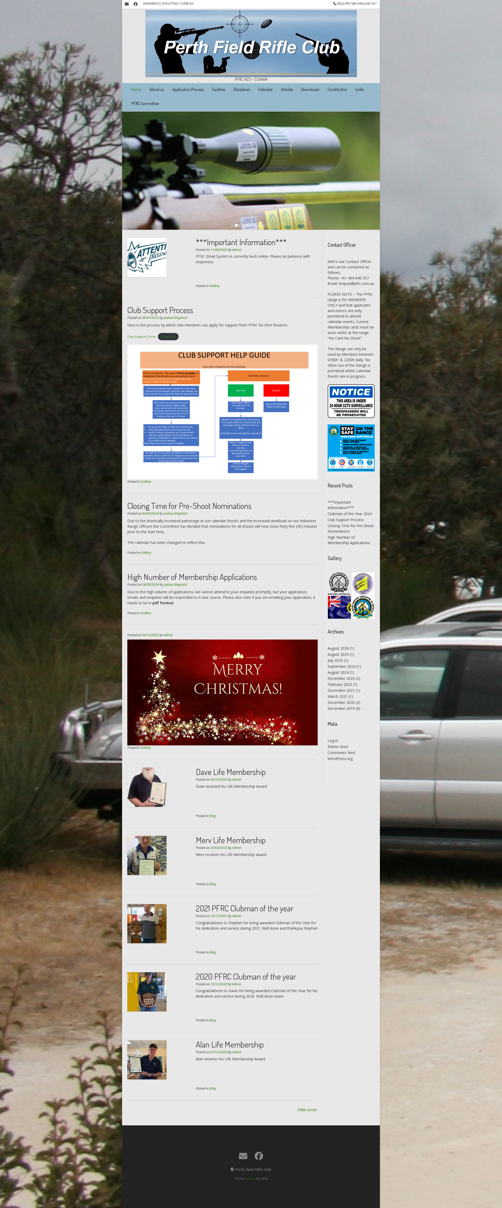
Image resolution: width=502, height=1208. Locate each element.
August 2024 (338, 672)
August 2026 (338, 648)
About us (157, 89)
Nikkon (251, 1178)
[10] (270, 225)
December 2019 (341, 708)
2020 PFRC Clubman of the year (246, 976)
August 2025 (338, 654)
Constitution (337, 89)
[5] (249, 225)
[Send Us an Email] (126, 4)
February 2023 (340, 684)
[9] (266, 225)
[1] (232, 225)
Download (168, 336)
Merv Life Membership (231, 840)
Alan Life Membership (230, 1044)
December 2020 (341, 702)
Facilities (218, 89)
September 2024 (342, 666)
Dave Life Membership (231, 771)
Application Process (188, 89)
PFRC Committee (145, 103)
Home (136, 89)
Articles (287, 89)
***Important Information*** (241, 242)
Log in (333, 740)
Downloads (310, 89)
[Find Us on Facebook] (135, 4)
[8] (261, 225)
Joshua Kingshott (175, 317)
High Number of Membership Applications (192, 576)
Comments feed (341, 752)
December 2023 (341, 678)
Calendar (265, 89)
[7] (257, 225)
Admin (236, 250)
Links (360, 89)
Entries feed (338, 746)
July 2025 (335, 660)
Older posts (307, 1109)
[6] (253, 225)
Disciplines (241, 89)
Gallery (214, 286)
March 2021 (338, 696)
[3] (240, 225)
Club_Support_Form (141, 336)
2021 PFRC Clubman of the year (244, 908)
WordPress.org (340, 758)
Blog (212, 816)
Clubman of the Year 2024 (350, 513)
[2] (236, 225)
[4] (245, 225)
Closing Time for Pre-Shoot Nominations (189, 505)
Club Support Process (160, 309)
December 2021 (341, 690)
